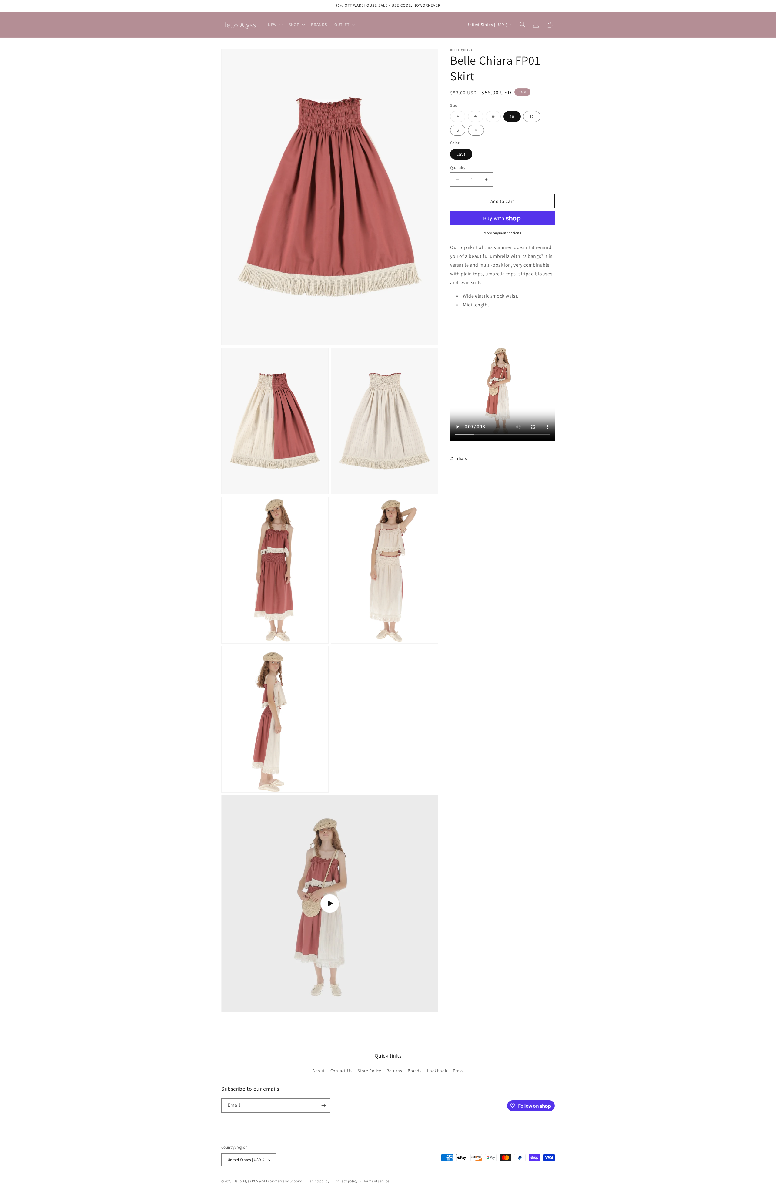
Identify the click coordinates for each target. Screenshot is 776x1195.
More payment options (502, 233)
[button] (274, 24)
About (319, 1070)
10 (512, 117)
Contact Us (341, 1070)
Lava (461, 154)
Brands (415, 1070)
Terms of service (376, 1181)
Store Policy (369, 1070)
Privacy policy (346, 1181)
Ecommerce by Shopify (284, 1181)
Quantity (457, 167)
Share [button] (461, 458)
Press (458, 1070)
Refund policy (318, 1181)
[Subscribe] (323, 1105)
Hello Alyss (242, 1181)
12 (532, 117)
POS (255, 1181)
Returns (394, 1070)
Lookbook (437, 1070)
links (395, 1055)
